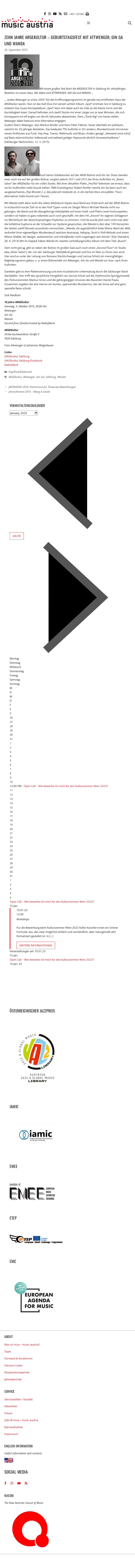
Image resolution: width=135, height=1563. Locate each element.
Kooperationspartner (17, 1372)
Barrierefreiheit (13, 1427)
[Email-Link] (65, 13)
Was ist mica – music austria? (22, 1344)
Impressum (11, 1434)
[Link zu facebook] (45, 13)
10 (11, 782)
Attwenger (29, 377)
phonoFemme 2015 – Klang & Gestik (29, 391)
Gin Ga (40, 377)
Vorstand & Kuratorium (18, 1358)
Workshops (23, 919)
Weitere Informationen (36, 945)
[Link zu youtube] (55, 13)
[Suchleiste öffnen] (129, 23)
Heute (17, 536)
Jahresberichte (13, 1379)
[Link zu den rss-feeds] (60, 13)
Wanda (61, 377)
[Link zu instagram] (49, 13)
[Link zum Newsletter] (87, 13)
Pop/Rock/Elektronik (20, 371)
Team (7, 1351)
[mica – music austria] (27, 23)
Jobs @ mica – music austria (21, 1420)
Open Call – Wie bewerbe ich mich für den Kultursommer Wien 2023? (66, 786)
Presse (8, 1413)
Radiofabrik (11, 364)
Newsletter (10, 1406)
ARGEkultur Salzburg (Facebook (23, 360)
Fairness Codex (13, 1365)
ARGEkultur (15, 377)
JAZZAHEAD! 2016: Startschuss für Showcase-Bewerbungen (42, 387)
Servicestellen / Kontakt (18, 1399)
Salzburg (51, 377)
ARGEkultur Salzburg (16, 356)
